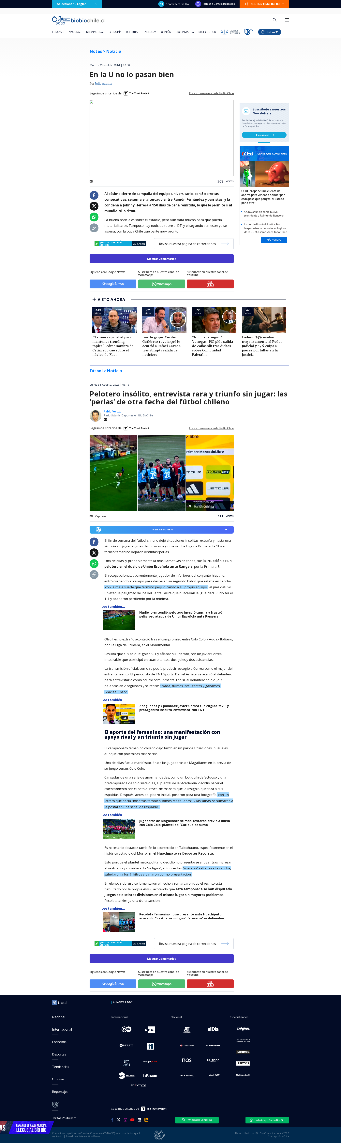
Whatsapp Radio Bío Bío (269, 1120)
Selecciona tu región (71, 4)
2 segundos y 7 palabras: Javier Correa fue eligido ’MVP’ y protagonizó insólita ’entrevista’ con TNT (184, 708)
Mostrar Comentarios (161, 258)
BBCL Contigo (207, 32)
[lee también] (120, 620)
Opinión (166, 32)
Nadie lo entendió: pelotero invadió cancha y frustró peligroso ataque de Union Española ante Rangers (180, 614)
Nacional (75, 32)
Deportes (132, 32)
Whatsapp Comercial (199, 1119)
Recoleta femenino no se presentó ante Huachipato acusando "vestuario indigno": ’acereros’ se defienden (181, 916)
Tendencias (149, 32)
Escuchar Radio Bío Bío (265, 4)
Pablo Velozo (113, 411)
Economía (115, 32)
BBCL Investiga (185, 32)
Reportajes (60, 1091)
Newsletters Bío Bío (177, 4)
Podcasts (58, 32)
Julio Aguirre (103, 83)
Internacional (95, 32)
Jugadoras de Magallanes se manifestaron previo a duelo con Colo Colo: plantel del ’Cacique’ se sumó (184, 823)
